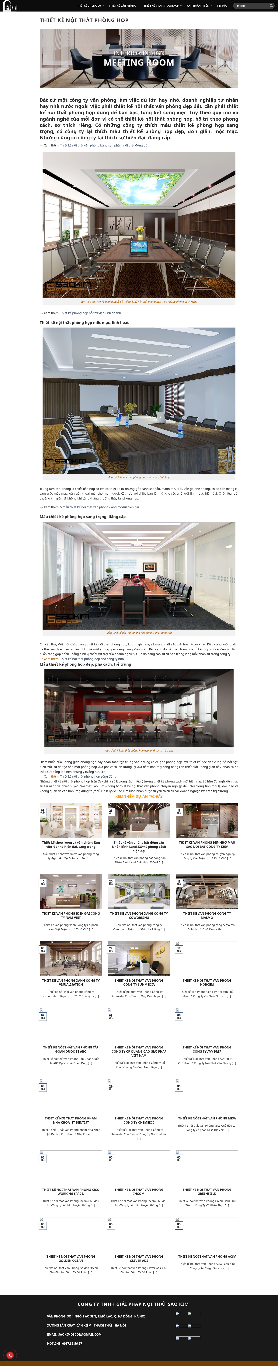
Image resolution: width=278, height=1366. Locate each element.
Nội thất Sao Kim (92, 786)
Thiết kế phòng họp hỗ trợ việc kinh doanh (90, 313)
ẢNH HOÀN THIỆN (198, 5)
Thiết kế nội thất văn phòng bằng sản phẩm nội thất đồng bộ (103, 145)
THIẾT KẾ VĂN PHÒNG (122, 5)
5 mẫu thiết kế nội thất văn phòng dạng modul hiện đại (99, 507)
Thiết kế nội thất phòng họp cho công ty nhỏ (92, 659)
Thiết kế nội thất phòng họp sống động (88, 776)
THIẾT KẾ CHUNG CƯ (88, 5)
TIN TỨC (222, 5)
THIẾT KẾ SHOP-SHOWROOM (162, 5)
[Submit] (271, 6)
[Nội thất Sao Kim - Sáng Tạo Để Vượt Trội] (36, 6)
